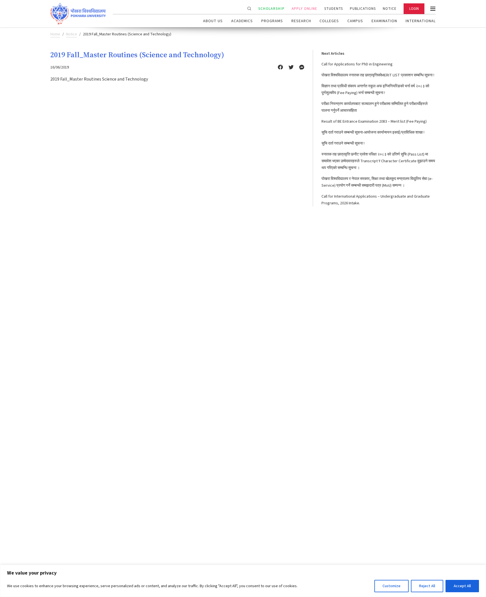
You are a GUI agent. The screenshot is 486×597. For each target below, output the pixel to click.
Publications (363, 8)
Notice (390, 8)
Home (55, 34)
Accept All (462, 586)
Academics (242, 21)
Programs (272, 21)
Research (301, 21)
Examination (384, 21)
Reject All (427, 586)
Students (333, 8)
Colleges (329, 21)
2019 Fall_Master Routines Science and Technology (99, 79)
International (421, 21)
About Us (213, 21)
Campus (355, 21)
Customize (391, 586)
